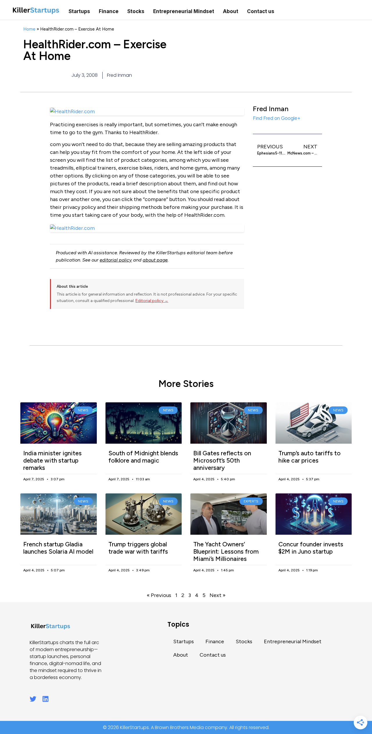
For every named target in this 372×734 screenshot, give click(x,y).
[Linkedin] (45, 699)
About (230, 11)
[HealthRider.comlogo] (147, 228)
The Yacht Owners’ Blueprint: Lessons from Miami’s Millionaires (226, 551)
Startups (79, 11)
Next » (218, 595)
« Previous (159, 595)
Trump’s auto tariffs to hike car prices (309, 456)
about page (155, 260)
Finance (109, 11)
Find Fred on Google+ (277, 118)
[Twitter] (33, 699)
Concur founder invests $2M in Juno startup (310, 548)
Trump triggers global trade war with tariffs (138, 548)
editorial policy (116, 260)
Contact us (260, 11)
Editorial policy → (151, 300)
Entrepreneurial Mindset (183, 11)
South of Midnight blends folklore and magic (143, 456)
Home (29, 29)
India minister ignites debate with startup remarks (52, 460)
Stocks (135, 11)
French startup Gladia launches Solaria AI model (58, 548)
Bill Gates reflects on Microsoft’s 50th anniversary (222, 460)
